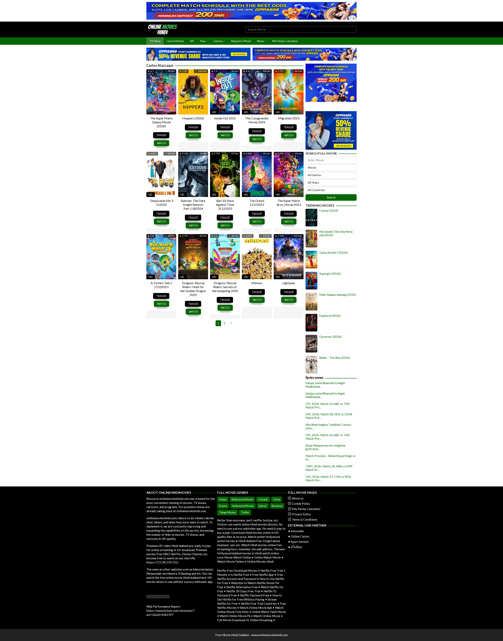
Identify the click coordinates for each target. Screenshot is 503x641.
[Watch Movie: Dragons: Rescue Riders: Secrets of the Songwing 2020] (225, 256)
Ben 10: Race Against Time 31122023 (225, 204)
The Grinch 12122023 (256, 202)
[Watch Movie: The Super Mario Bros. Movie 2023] (289, 174)
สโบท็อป (296, 547)
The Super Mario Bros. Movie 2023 (289, 202)
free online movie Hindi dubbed (180, 577)
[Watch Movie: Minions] (257, 256)
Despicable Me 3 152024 (161, 202)
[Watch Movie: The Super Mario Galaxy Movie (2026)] (161, 91)
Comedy (263, 499)
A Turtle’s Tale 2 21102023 (161, 285)
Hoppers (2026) (193, 118)
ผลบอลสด (297, 531)
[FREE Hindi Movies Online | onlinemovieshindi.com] (163, 29)
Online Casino (300, 536)
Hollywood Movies (243, 505)
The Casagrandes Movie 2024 (257, 120)
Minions (256, 283)
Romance (277, 505)
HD (214, 112)
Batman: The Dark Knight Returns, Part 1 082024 (193, 204)
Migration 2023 (288, 118)
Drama (223, 505)
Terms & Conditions (304, 519)
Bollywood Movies (242, 499)
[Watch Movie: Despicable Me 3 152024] (161, 174)
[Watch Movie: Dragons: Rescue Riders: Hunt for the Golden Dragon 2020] (193, 256)
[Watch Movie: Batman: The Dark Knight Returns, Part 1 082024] (193, 174)
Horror (263, 505)
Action (223, 499)
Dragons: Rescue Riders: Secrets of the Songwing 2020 (225, 287)
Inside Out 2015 (225, 118)
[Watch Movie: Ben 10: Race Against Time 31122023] (225, 174)
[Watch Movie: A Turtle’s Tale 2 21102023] (161, 256)
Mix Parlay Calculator (306, 509)
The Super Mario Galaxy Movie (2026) (161, 122)
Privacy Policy (301, 514)
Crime (276, 499)
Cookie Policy (301, 503)
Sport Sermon (300, 541)
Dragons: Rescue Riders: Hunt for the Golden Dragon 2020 (193, 289)
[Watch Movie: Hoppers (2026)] (193, 91)
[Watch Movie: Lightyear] (289, 256)
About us (298, 498)
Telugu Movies (227, 512)
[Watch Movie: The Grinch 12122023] (257, 174)
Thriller (245, 512)
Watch (161, 143)
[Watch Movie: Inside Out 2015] (225, 91)
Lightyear (288, 283)
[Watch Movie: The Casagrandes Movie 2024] (257, 91)
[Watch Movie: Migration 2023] (289, 91)
